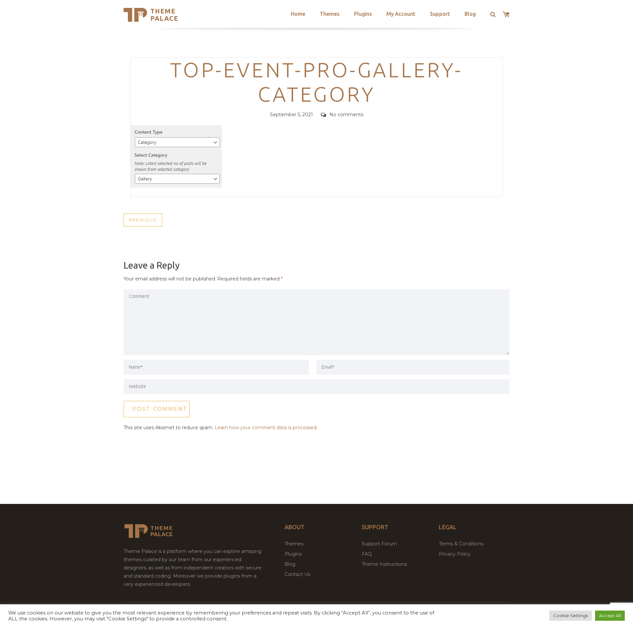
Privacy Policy (455, 554)
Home (298, 14)
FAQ (367, 554)
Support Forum (379, 544)
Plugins (363, 14)
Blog (470, 14)
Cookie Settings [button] (570, 615)
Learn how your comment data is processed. (266, 428)
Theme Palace (164, 14)
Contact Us (297, 574)
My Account (400, 14)
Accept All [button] (610, 615)
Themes (330, 14)
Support (440, 14)
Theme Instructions (384, 564)
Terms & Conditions (461, 544)
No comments (346, 115)
